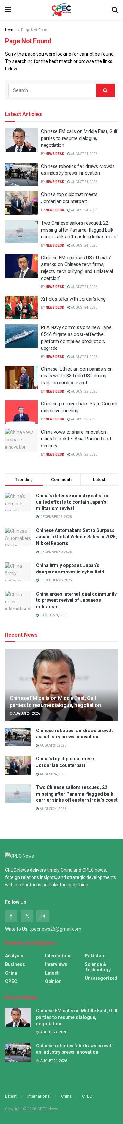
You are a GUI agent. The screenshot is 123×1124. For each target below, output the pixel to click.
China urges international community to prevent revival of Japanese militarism (76, 600)
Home (10, 30)
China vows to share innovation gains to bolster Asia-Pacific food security (76, 439)
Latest (52, 973)
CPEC (11, 981)
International (59, 955)
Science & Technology (98, 967)
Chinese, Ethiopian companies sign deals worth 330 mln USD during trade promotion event (77, 376)
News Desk (55, 154)
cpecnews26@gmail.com (55, 929)
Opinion (53, 981)
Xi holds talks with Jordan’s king (73, 299)
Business (15, 964)
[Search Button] (105, 90)
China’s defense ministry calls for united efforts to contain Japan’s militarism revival (72, 502)
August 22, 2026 (83, 391)
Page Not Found (35, 30)
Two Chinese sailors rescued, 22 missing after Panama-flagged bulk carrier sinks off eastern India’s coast (79, 230)
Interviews (56, 964)
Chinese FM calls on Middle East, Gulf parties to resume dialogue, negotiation (79, 138)
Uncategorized (101, 978)
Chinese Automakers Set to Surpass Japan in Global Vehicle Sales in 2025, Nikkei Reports (76, 537)
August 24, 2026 (83, 154)
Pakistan (94, 955)
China (11, 973)
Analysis (14, 955)
